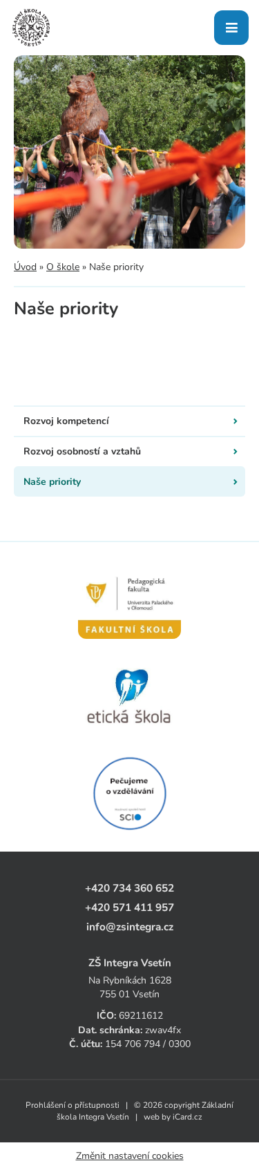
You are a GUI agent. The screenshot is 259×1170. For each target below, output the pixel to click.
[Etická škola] (129, 697)
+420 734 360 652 (129, 888)
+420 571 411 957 (129, 907)
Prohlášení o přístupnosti (72, 1105)
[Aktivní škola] (129, 793)
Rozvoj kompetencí (66, 421)
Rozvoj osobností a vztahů (82, 451)
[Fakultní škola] (129, 600)
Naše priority (52, 481)
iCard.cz (187, 1116)
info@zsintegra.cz (129, 926)
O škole (62, 267)
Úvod (25, 267)
